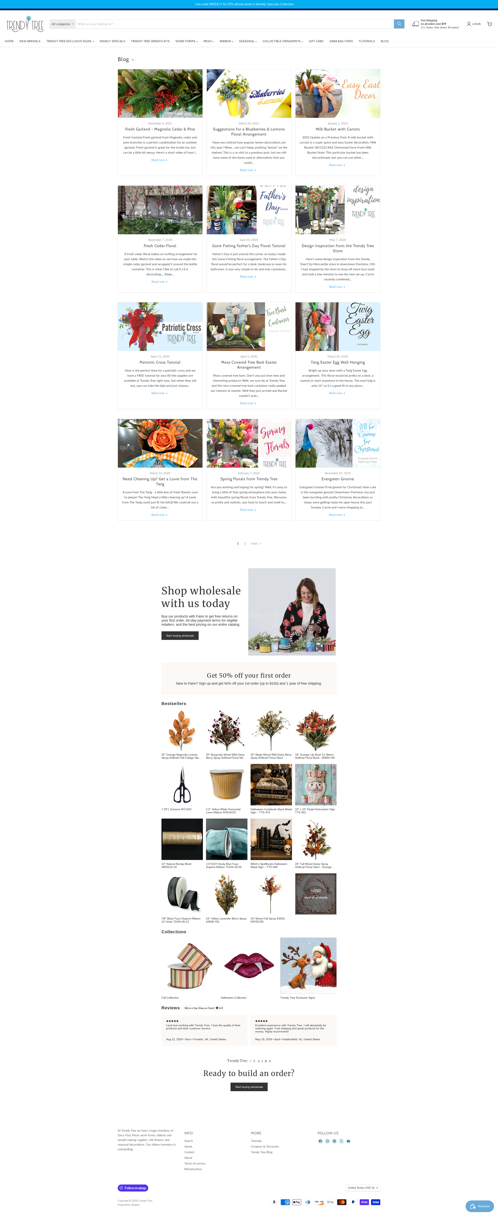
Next (255, 543)
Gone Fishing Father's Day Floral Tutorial (249, 245)
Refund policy (193, 1169)
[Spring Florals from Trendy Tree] (249, 443)
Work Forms (185, 41)
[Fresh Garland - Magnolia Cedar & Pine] (160, 93)
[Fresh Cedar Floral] (160, 210)
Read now (158, 160)
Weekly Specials (112, 41)
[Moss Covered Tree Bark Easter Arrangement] (249, 326)
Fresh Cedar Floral (160, 245)
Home (9, 41)
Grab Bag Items (341, 41)
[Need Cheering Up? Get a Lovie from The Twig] (160, 443)
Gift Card (316, 41)
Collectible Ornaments (282, 41)
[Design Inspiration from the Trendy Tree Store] (337, 210)
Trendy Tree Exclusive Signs (69, 41)
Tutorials (367, 41)
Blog (385, 41)
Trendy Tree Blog (262, 1152)
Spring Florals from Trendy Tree (249, 479)
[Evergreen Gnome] (337, 443)
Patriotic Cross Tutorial (160, 362)
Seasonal (247, 41)
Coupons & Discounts (265, 1146)
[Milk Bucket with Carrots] (337, 93)
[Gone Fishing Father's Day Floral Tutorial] (249, 210)
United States (361, 1187)
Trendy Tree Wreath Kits (150, 41)
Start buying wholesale (180, 635)
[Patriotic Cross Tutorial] (160, 326)
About (188, 1157)
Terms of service (194, 1163)
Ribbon (226, 41)
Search (188, 1141)
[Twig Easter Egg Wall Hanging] (337, 326)
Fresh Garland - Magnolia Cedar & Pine (160, 129)
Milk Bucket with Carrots (338, 129)
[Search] (399, 23)
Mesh (207, 41)
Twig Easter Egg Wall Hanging (338, 362)
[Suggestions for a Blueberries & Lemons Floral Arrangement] (249, 93)
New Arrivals (29, 41)
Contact (189, 1152)
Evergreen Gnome (338, 479)
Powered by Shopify (129, 1204)
